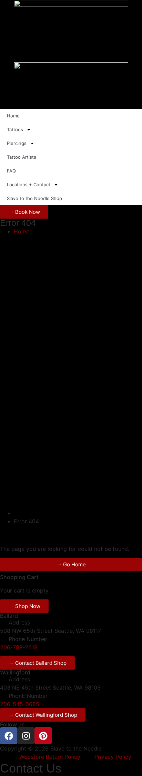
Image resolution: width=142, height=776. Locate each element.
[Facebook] (8, 735)
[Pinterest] (43, 735)
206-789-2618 (19, 647)
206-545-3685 (19, 704)
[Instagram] (25, 735)
